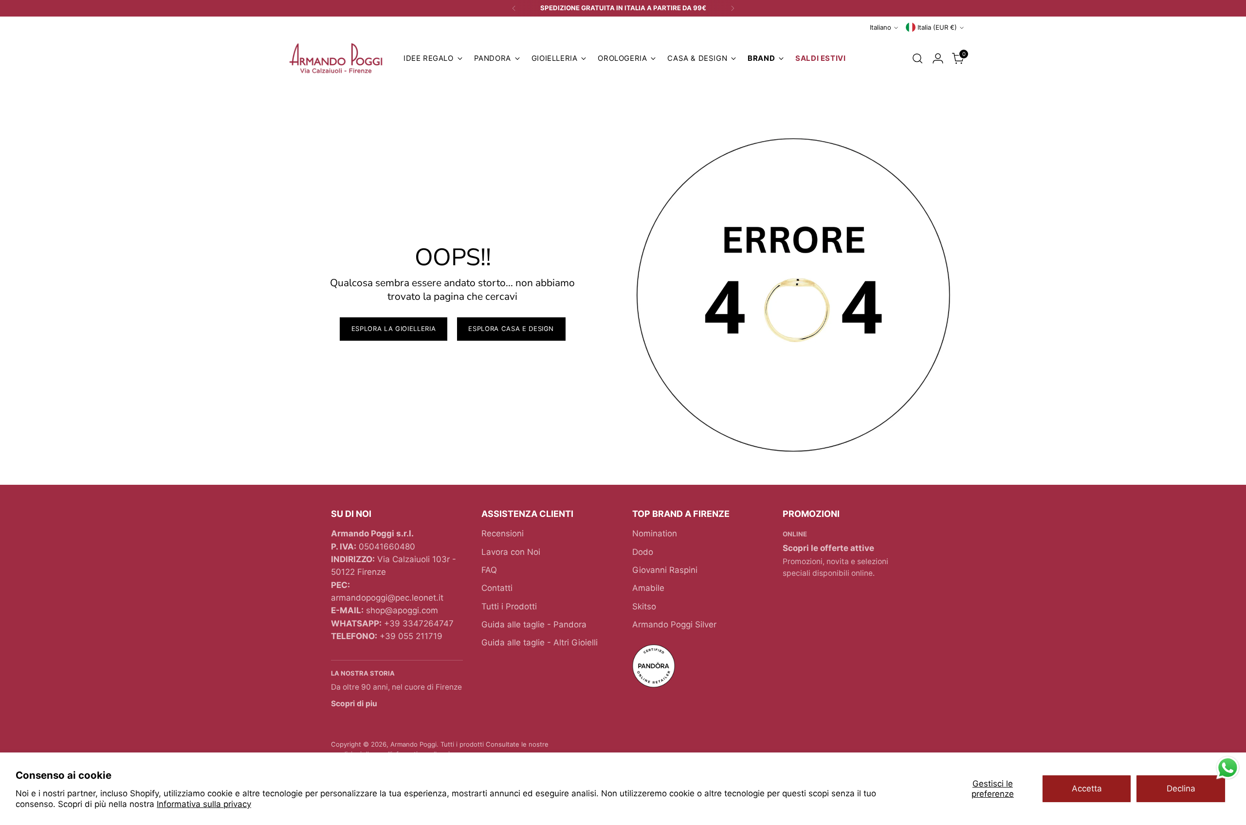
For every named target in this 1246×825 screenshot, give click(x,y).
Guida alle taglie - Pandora (533, 624)
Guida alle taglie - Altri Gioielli (539, 642)
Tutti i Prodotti (509, 606)
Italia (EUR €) (937, 27)
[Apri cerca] (917, 58)
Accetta (1087, 788)
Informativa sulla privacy (204, 804)
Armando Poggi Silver (674, 624)
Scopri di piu (354, 703)
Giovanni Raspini (664, 570)
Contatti (497, 588)
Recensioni (502, 533)
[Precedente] (514, 8)
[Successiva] (732, 8)
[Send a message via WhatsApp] (1227, 767)
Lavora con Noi (510, 552)
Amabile (648, 588)
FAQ (489, 570)
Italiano (880, 27)
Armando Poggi (413, 744)
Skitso (644, 606)
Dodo (642, 552)
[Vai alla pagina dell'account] (938, 58)
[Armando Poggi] (335, 58)
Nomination (654, 533)
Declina (1181, 788)
